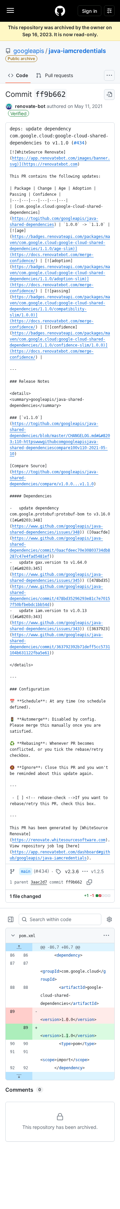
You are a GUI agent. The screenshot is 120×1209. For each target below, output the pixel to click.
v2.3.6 (72, 871)
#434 (79, 142)
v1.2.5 (97, 871)
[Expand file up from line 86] (19, 947)
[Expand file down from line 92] (19, 1076)
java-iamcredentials (77, 50)
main (25, 871)
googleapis (28, 50)
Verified (18, 113)
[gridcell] (60, 947)
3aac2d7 (39, 882)
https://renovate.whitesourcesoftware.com (58, 840)
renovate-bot (30, 106)
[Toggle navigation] (10, 10)
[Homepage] (60, 10)
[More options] (106, 935)
